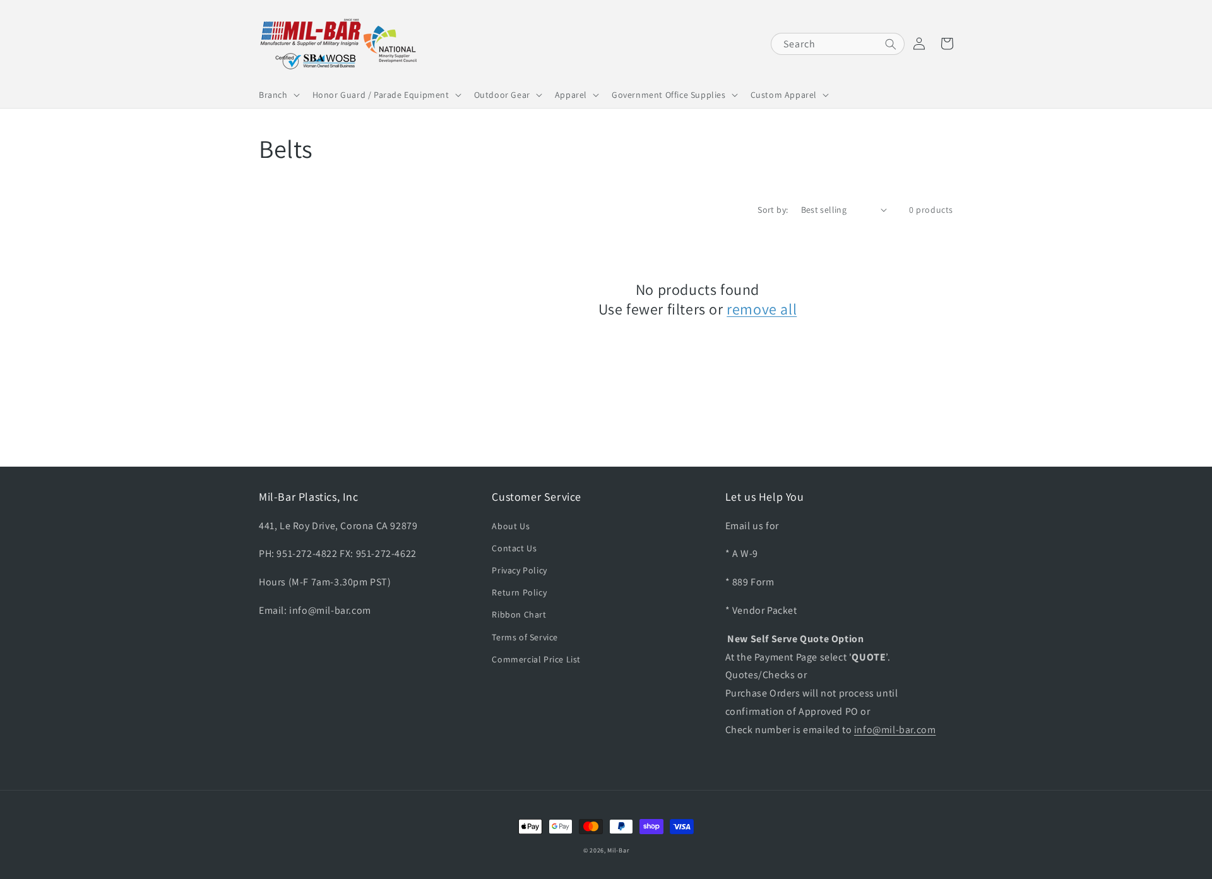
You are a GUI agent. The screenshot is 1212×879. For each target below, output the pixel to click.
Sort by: (773, 209)
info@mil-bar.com (895, 729)
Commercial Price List (536, 659)
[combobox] (838, 44)
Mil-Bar (618, 850)
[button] (278, 94)
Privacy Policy (519, 570)
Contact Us (514, 548)
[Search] (891, 44)
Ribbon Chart (519, 614)
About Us (511, 526)
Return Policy (519, 592)
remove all (762, 309)
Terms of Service (525, 637)
